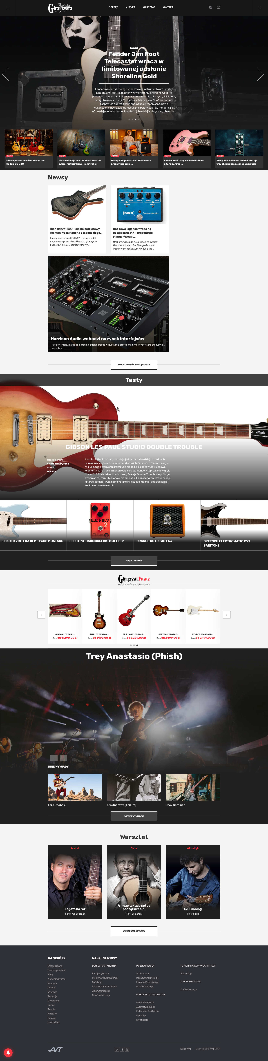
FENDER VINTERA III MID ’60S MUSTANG (32, 541)
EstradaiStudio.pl (144, 986)
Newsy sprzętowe (57, 970)
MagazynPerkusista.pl (147, 982)
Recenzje (52, 996)
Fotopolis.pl (186, 973)
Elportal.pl (141, 1015)
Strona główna (55, 966)
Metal (75, 848)
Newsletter (53, 1022)
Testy (50, 974)
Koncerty (52, 983)
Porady (51, 1009)
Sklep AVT (185, 1049)
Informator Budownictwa (104, 986)
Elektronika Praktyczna (147, 1011)
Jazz (134, 848)
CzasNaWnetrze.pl (101, 995)
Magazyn (52, 1013)
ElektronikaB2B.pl (145, 1002)
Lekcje (51, 1005)
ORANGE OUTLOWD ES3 (154, 541)
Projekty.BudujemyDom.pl (105, 978)
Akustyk (193, 848)
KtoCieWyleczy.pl (189, 989)
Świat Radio (142, 1020)
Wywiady (52, 992)
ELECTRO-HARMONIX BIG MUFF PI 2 (96, 541)
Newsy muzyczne (56, 979)
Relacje (51, 987)
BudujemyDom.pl (100, 973)
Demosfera (53, 1000)
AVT (212, 1049)
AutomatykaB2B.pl (145, 1007)
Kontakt (168, 7)
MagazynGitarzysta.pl (147, 978)
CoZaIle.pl (97, 982)
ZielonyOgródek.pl (101, 991)
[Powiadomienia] (8, 1052)
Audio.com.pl (142, 973)
